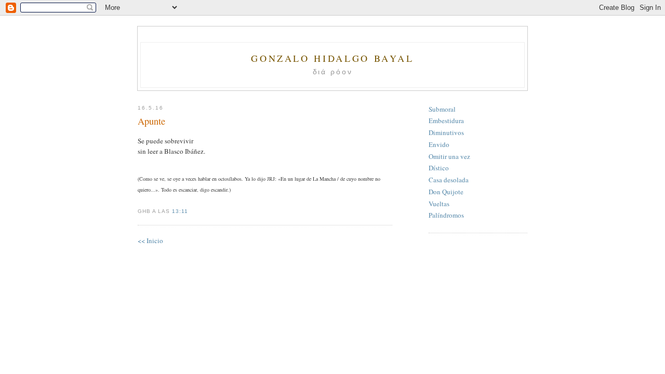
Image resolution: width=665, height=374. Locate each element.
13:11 (180, 211)
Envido (439, 144)
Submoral (442, 109)
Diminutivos (446, 132)
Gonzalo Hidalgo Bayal (332, 58)
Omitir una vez (449, 156)
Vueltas (439, 203)
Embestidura (446, 120)
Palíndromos (446, 215)
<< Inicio (150, 240)
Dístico (439, 167)
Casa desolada (449, 179)
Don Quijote (446, 191)
